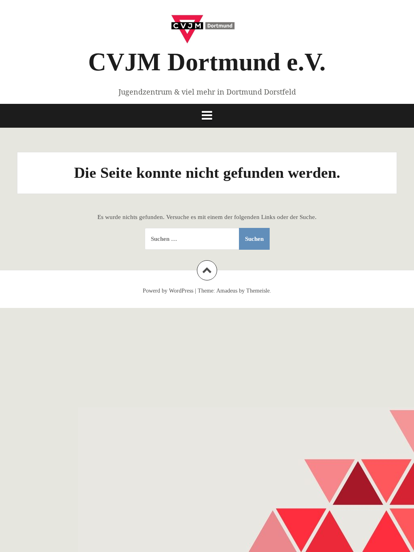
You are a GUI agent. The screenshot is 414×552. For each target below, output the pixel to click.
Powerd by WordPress (168, 291)
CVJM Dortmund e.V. (207, 62)
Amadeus (226, 291)
